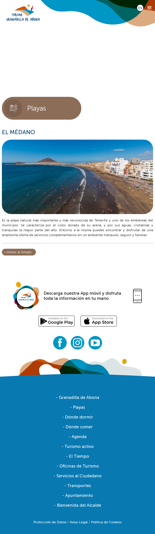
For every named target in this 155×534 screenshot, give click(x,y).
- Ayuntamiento (77, 495)
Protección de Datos (49, 522)
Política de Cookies (106, 522)
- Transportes (77, 485)
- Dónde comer (78, 426)
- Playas (77, 407)
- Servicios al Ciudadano (77, 475)
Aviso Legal (79, 522)
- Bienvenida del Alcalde (77, 505)
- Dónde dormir (77, 417)
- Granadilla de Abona (77, 397)
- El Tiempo (77, 456)
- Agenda (78, 436)
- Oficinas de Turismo (77, 466)
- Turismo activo (77, 446)
